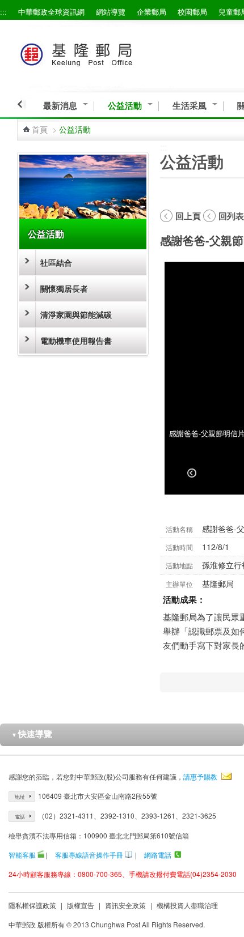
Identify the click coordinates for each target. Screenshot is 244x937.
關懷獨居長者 (64, 288)
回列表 (231, 216)
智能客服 (22, 854)
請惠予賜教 (200, 776)
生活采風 (190, 105)
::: (3, 11)
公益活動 (125, 105)
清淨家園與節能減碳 (76, 314)
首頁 (40, 129)
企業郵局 (151, 11)
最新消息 (60, 105)
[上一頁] (21, 104)
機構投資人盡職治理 (187, 905)
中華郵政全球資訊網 (51, 11)
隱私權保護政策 (32, 905)
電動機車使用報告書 (76, 340)
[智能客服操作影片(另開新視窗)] (40, 854)
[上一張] (191, 473)
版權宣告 (80, 905)
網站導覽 (110, 11)
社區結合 (56, 262)
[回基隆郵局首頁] (97, 52)
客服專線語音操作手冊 (89, 854)
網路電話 (157, 854)
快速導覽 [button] (31, 733)
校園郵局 (192, 11)
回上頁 (188, 216)
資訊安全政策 (125, 905)
